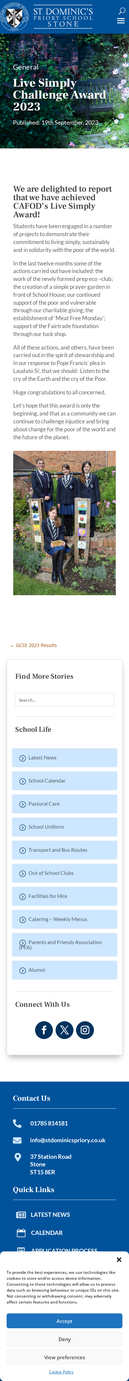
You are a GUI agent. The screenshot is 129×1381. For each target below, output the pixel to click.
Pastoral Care (44, 803)
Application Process (64, 1250)
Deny (65, 1339)
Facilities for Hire (47, 896)
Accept (64, 1321)
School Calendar (46, 780)
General (26, 66)
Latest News (42, 757)
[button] (119, 1259)
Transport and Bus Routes (57, 849)
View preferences (64, 1357)
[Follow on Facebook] (44, 1030)
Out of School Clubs (51, 873)
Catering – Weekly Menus (57, 919)
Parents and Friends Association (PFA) (60, 944)
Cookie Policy (61, 1372)
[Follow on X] (64, 1030)
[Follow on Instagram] (85, 1030)
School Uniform (46, 826)
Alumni (36, 970)
